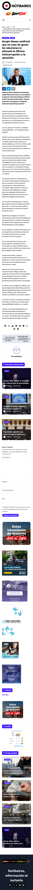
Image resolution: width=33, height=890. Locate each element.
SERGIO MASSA (8, 65)
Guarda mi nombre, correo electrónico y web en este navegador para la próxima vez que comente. (16, 509)
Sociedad (7, 759)
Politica (12, 38)
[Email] (13, 89)
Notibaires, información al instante (16, 875)
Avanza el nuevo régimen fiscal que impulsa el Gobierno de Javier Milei (14, 408)
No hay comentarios (20, 62)
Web (3, 498)
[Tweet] (9, 89)
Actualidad (5, 38)
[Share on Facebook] (4, 89)
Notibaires (18, 356)
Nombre (5, 482)
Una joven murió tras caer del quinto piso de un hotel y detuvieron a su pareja (12, 821)
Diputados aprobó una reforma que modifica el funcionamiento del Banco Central (14, 435)
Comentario (6, 457)
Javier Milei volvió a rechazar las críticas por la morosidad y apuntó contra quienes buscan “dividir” (16, 384)
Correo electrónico (8, 490)
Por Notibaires (9, 62)
